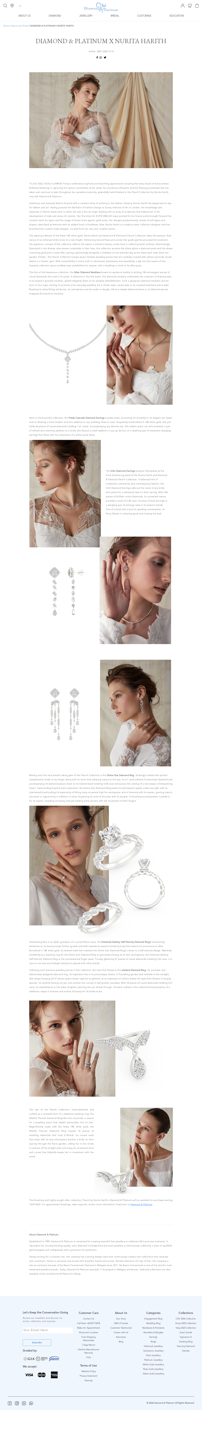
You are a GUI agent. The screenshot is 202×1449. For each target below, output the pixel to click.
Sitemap (88, 1380)
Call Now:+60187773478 (88, 1323)
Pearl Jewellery (153, 1355)
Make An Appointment (88, 1328)
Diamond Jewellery (153, 1346)
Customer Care (88, 1313)
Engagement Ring (153, 1319)
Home (6, 26)
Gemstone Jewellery (153, 1351)
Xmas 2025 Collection (185, 1323)
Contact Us (88, 1319)
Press (25, 26)
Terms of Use (88, 1365)
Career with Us (121, 1332)
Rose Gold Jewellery (153, 1369)
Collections (186, 1313)
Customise (144, 16)
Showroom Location (88, 1332)
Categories (153, 1313)
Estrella (185, 1351)
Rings (153, 1342)
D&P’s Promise (121, 1323)
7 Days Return (88, 1345)
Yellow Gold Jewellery (153, 1374)
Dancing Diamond (186, 1346)
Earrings (153, 1337)
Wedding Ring (153, 1323)
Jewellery (85, 16)
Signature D (186, 1337)
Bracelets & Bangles (153, 1332)
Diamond (55, 16)
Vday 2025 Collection (186, 1328)
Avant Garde (185, 1332)
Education (176, 16)
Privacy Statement (88, 1376)
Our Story (121, 1319)
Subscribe (37, 1343)
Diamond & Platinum (141, 1204)
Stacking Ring (186, 1342)
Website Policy (88, 1371)
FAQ (88, 1357)
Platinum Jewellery (153, 1360)
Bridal (115, 16)
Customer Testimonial (121, 1328)
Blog (121, 1342)
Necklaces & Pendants (153, 1328)
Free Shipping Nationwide (88, 1339)
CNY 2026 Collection (186, 1319)
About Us (24, 16)
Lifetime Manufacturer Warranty (88, 1351)
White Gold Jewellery (153, 1365)
